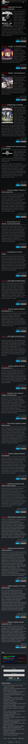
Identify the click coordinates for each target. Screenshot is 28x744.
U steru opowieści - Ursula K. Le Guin (12, 697)
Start (5, 738)
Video (3, 146)
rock (9, 656)
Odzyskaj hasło (17, 680)
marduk (12, 661)
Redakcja (14, 738)
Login (2, 666)
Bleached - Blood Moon (9, 732)
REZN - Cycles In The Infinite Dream (12, 727)
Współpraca (21, 738)
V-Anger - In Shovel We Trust (17, 46)
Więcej (18, 41)
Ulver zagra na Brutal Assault (16, 336)
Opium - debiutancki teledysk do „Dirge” (13, 726)
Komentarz (23, 41)
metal (9, 658)
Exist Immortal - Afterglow (9, 702)
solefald (8, 661)
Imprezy (3, 252)
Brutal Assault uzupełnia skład (17, 517)
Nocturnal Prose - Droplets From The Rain (14, 706)
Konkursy (4, 7)
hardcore (8, 659)
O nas (9, 738)
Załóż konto (10, 680)
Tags (2, 652)
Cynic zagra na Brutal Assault (16, 280)
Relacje (3, 222)
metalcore (5, 656)
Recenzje (4, 46)
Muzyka (3, 105)
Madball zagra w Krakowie (15, 105)
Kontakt (11, 742)
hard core (16, 658)
